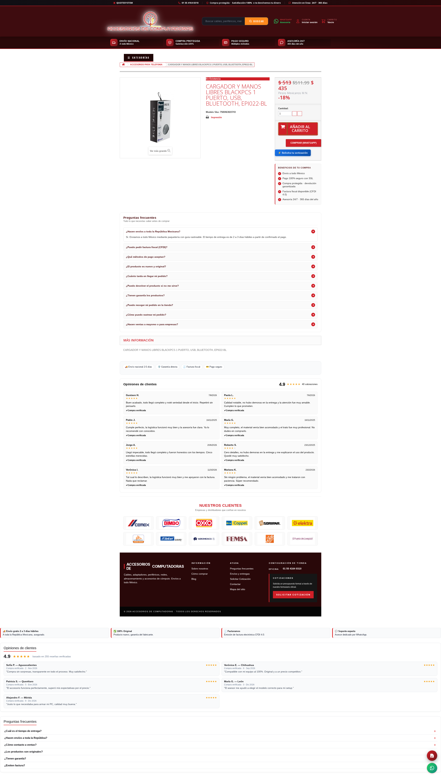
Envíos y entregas (240, 574)
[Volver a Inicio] (123, 65)
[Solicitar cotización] (432, 755)
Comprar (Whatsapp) (303, 143)
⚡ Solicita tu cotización (293, 152)
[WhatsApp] (432, 768)
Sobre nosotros (199, 568)
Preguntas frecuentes (241, 568)
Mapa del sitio (237, 589)
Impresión (216, 117)
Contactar (235, 584)
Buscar (258, 21)
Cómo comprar (199, 574)
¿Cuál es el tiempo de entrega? (23, 731)
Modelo (210, 112)
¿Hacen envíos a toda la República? (25, 738)
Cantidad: (283, 108)
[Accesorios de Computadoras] (150, 21)
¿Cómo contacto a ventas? (20, 744)
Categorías (139, 57)
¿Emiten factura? (14, 765)
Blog (193, 579)
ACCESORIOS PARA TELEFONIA (146, 64)
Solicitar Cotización (240, 579)
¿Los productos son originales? (23, 751)
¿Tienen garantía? (15, 758)
